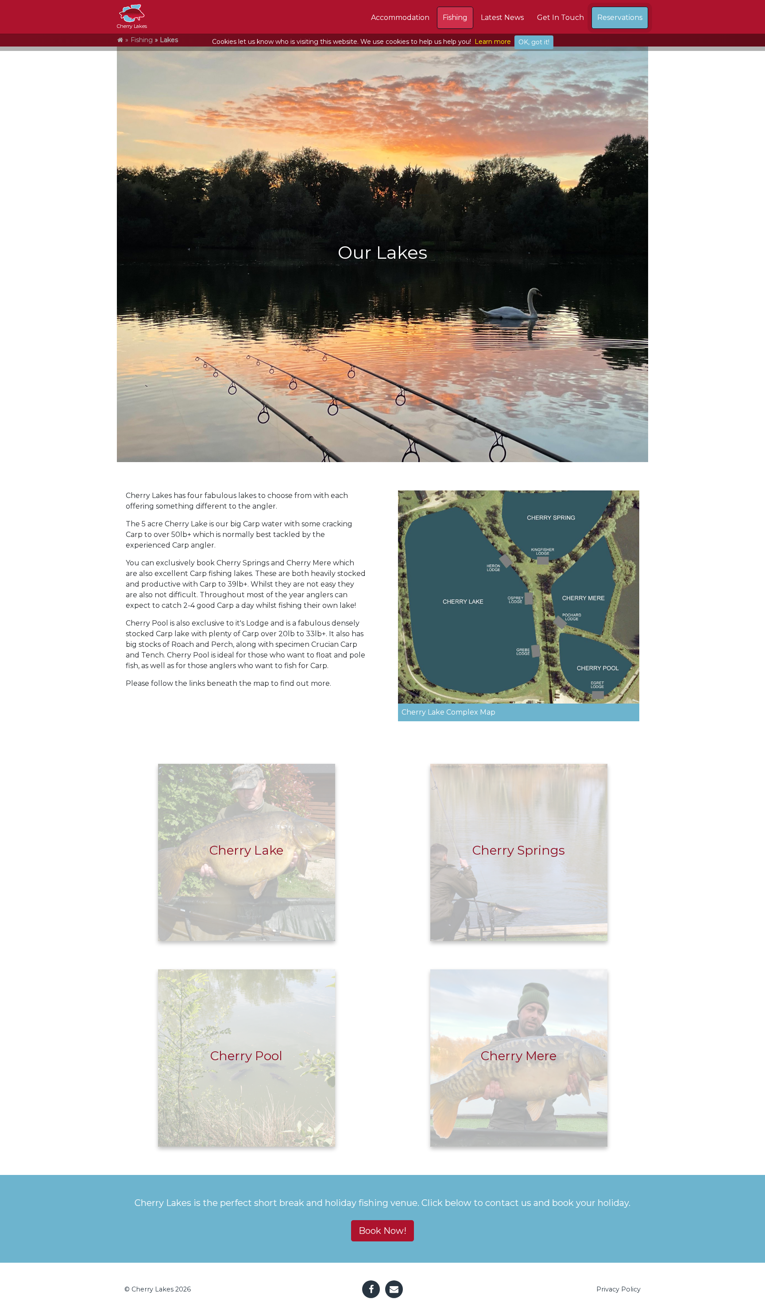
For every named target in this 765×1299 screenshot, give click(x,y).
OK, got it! (533, 42)
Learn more (493, 42)
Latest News (502, 17)
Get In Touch (560, 17)
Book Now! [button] (382, 1230)
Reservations (619, 17)
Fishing (455, 17)
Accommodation (400, 17)
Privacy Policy (618, 1289)
